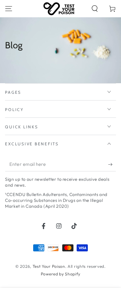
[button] (94, 8)
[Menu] (9, 8)
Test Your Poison (49, 266)
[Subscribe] (112, 164)
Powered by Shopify (60, 274)
